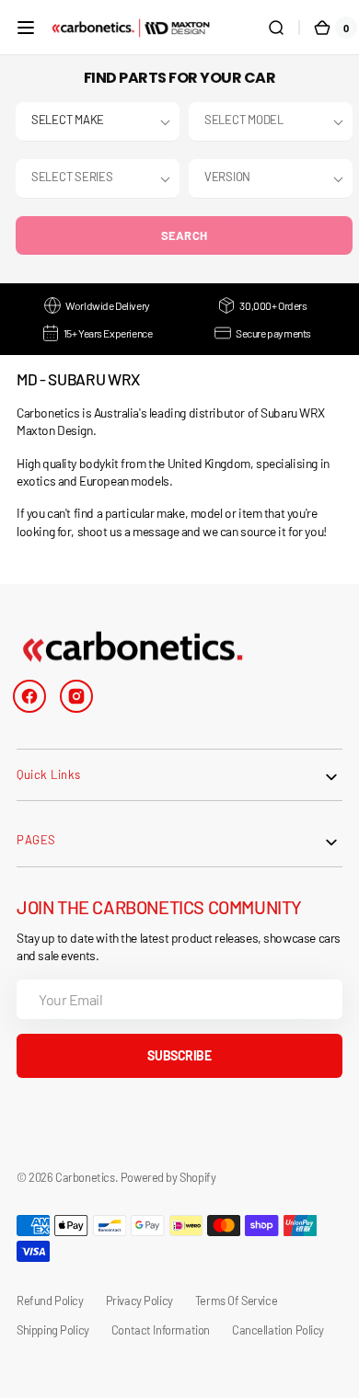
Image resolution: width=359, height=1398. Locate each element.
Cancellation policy (278, 1330)
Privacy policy (139, 1300)
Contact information (160, 1330)
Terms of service (236, 1300)
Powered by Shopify (168, 1177)
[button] (26, 27)
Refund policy (50, 1300)
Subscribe (179, 1055)
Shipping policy (53, 1330)
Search (184, 235)
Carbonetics (84, 1177)
